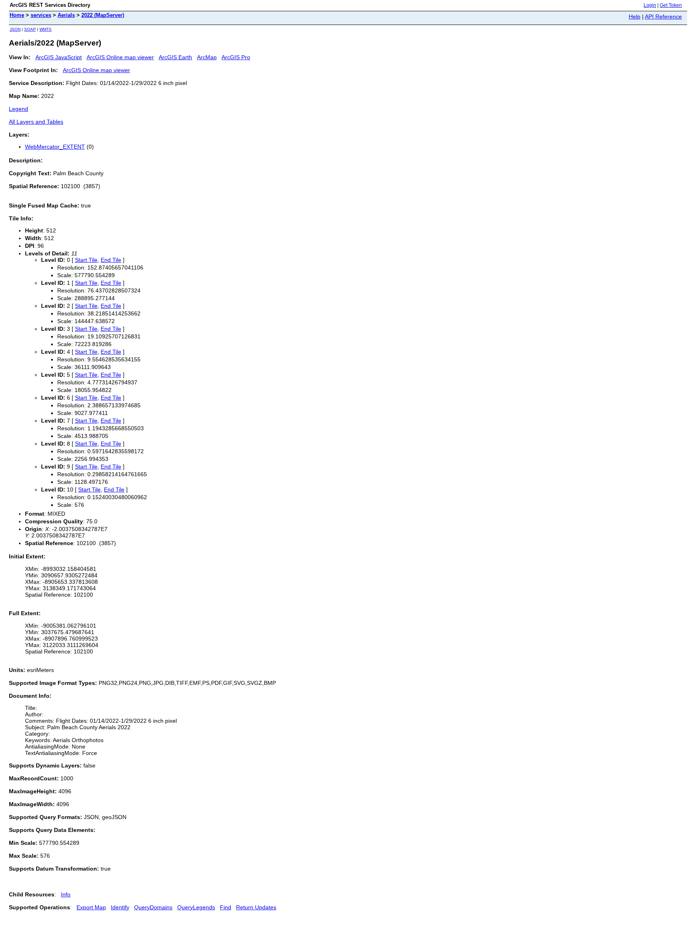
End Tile (111, 260)
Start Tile (86, 260)
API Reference (663, 16)
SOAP (30, 29)
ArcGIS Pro (236, 57)
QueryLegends (196, 907)
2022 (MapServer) (102, 15)
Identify (120, 907)
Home (17, 15)
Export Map (91, 907)
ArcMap (207, 57)
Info (65, 894)
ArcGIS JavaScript (58, 57)
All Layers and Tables (36, 121)
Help (634, 16)
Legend (18, 109)
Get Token (671, 5)
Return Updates (256, 907)
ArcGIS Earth (175, 57)
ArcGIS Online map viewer (120, 57)
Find (225, 907)
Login (650, 5)
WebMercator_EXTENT (55, 146)
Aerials (66, 15)
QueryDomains (153, 907)
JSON (15, 29)
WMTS (45, 29)
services (41, 15)
